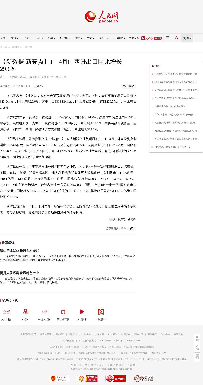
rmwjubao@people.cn (144, 347)
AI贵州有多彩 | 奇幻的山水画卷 (170, 106)
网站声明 (138, 334)
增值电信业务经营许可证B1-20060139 (97, 353)
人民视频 (82, 319)
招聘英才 (73, 334)
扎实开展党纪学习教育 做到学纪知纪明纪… (176, 122)
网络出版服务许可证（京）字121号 (119, 359)
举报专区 (134, 38)
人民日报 (6, 319)
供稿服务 (112, 334)
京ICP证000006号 (147, 359)
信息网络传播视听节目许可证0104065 (35, 359)
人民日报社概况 (28, 334)
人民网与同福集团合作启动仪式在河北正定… (177, 90)
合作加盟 (99, 334)
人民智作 (101, 319)
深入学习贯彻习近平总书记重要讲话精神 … (176, 98)
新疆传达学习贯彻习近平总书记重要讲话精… (177, 131)
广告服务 (86, 334)
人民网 (3, 47)
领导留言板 (63, 319)
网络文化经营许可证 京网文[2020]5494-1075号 (78, 359)
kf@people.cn (72, 347)
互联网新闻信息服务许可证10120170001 (56, 353)
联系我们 (178, 334)
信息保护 (165, 334)
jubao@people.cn (132, 340)
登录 (189, 38)
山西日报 (38, 86)
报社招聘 (60, 334)
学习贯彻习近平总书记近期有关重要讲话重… (177, 74)
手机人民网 (44, 319)
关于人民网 (45, 334)
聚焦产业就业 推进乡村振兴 (19, 250)
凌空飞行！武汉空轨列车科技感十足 (173, 147)
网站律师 (152, 334)
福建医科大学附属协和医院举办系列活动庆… (177, 82)
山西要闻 (27, 47)
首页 (2, 38)
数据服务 (125, 334)
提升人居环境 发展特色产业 (19, 273)
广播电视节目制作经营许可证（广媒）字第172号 (142, 353)
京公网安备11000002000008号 (171, 359)
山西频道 (15, 47)
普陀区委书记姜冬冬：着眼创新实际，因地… (177, 139)
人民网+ (25, 319)
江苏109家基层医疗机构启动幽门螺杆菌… (175, 114)
